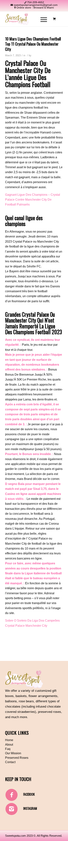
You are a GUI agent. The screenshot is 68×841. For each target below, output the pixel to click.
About (9, 744)
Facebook (29, 794)
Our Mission (13, 753)
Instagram (30, 808)
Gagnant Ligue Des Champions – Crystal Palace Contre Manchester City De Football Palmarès (32, 199)
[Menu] (42, 19)
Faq (7, 748)
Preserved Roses (16, 757)
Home (9, 740)
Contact (10, 762)
